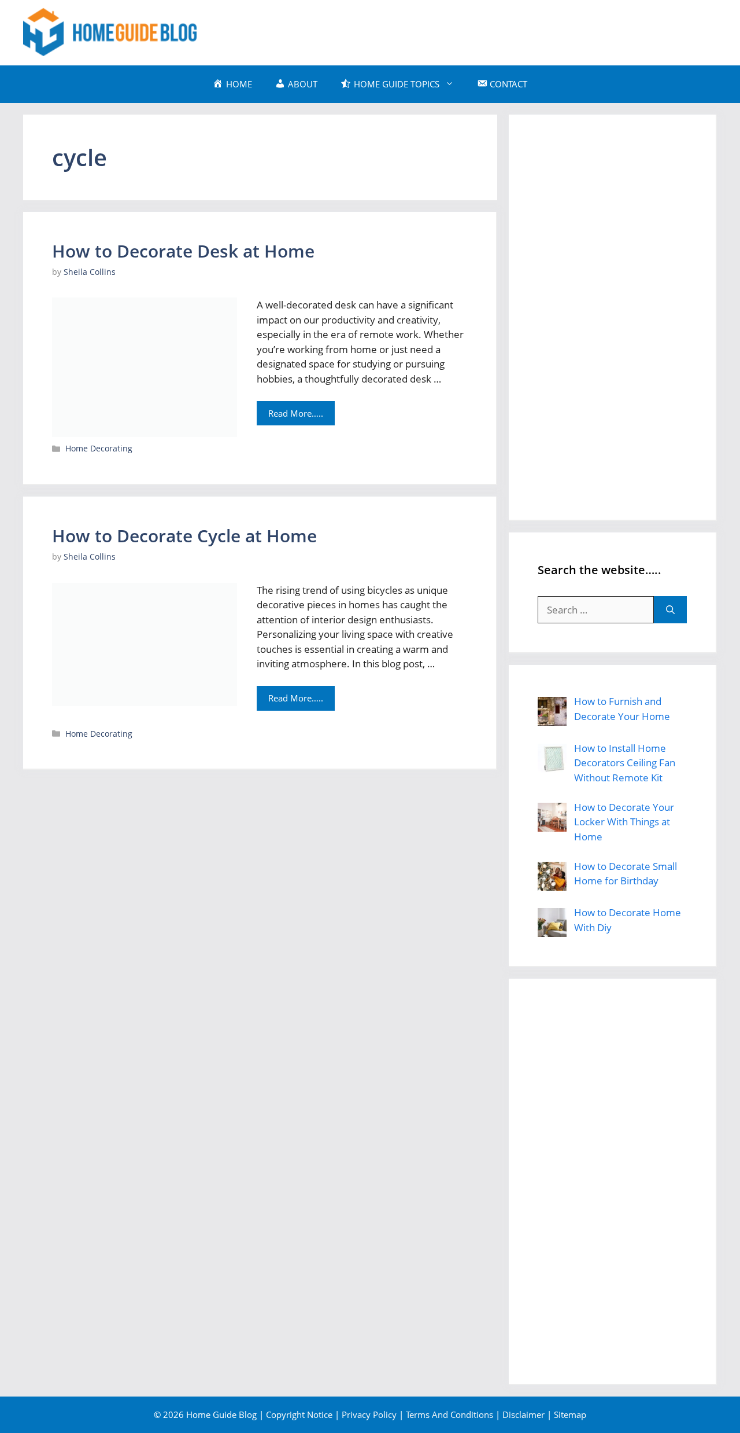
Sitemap (570, 1414)
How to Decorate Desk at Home (183, 251)
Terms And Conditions (449, 1414)
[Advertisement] (506, 31)
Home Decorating (98, 448)
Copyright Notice (299, 1414)
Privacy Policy (369, 1414)
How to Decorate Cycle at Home (184, 536)
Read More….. (295, 413)
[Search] (670, 610)
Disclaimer (523, 1414)
